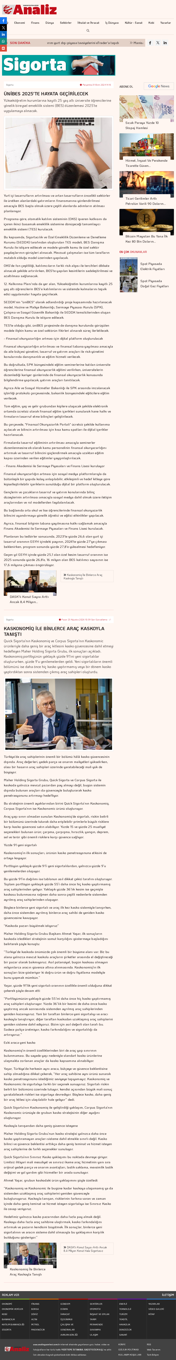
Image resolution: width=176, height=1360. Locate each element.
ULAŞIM (94, 1334)
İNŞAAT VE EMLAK (99, 1314)
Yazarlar (165, 22)
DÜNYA (64, 1308)
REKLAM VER (10, 1295)
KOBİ (4, 1314)
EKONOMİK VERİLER (12, 1308)
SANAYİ (123, 1334)
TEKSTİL (123, 1319)
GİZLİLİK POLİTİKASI (128, 1349)
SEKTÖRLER (96, 1303)
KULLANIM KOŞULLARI (129, 1354)
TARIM (93, 1319)
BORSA (35, 1308)
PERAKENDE (96, 1324)
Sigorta (9, 84)
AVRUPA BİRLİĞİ (69, 1334)
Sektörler (66, 22)
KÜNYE (121, 1344)
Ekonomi (19, 22)
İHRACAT (65, 1314)
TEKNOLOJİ (125, 1308)
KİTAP (151, 1314)
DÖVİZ (34, 1314)
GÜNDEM (65, 1303)
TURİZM (123, 1314)
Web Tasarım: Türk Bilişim (154, 1352)
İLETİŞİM (168, 1295)
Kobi (151, 22)
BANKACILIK (8, 1319)
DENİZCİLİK (125, 1329)
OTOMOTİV (95, 1308)
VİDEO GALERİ (156, 1308)
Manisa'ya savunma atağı (127, 43)
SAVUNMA (95, 1329)
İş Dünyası (112, 22)
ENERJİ (123, 1303)
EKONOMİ (7, 1303)
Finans (35, 22)
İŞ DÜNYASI (66, 1319)
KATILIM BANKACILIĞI (13, 1324)
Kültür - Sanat (133, 22)
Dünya (50, 22)
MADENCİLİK (38, 1329)
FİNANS (35, 1303)
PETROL (35, 1324)
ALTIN (34, 1319)
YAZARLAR (154, 1303)
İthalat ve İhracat (88, 22)
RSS (149, 1344)
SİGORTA (6, 1329)
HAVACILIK (124, 1324)
